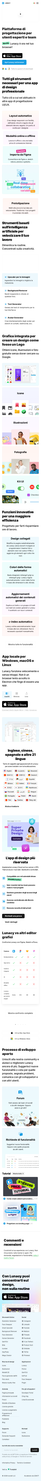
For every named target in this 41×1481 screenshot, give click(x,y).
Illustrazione (26, 1436)
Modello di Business (8, 1403)
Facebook (27, 1338)
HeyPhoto (5, 1352)
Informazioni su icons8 (9, 1396)
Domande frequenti (8, 1436)
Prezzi (4, 1399)
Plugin (24, 1383)
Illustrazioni (6, 1369)
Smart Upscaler (7, 1328)
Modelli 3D (5, 1372)
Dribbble (27, 1348)
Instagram (27, 1321)
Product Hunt (28, 1345)
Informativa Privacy (8, 1463)
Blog (3, 1422)
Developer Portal (27, 1393)
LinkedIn (27, 1324)
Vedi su (4, 1469)
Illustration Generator (9, 1321)
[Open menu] (37, 3)
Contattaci (5, 1439)
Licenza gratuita (7, 1406)
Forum (4, 1432)
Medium (26, 1331)
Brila (3, 1345)
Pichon (24, 1369)
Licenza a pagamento (9, 1410)
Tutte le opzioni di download (22, 69)
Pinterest (27, 1355)
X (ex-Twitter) (28, 1341)
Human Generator (8, 1338)
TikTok (26, 1352)
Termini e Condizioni (23, 1463)
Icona (24, 1432)
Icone (4, 1365)
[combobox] (34, 3)
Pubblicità (5, 1419)
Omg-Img (25, 1396)
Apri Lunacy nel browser (14, 62)
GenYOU (5, 1341)
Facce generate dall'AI (9, 1376)
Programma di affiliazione (7, 1414)
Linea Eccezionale (28, 1399)
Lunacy (24, 1365)
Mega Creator (6, 1355)
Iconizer (4, 1348)
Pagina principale (8, 1393)
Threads (26, 1335)
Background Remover (9, 1331)
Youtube (26, 1328)
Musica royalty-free (8, 1383)
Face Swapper (7, 1324)
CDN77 (36, 1476)
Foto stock (5, 1379)
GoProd (24, 1376)
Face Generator (7, 1335)
